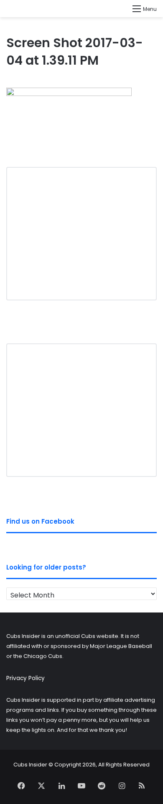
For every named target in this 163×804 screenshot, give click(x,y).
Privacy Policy (25, 678)
